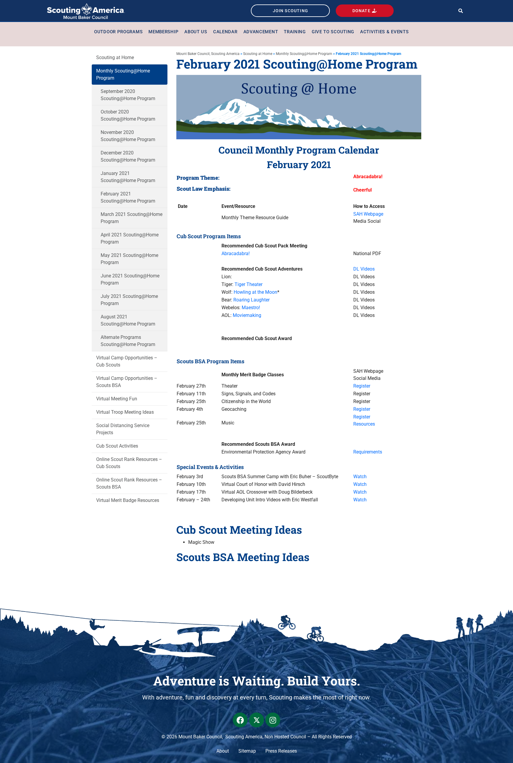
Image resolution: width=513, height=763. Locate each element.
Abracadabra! (235, 253)
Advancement (260, 31)
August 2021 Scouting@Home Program (128, 320)
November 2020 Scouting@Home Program (128, 135)
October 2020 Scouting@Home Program (128, 115)
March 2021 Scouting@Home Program (131, 217)
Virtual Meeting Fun (116, 399)
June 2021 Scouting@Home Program (130, 279)
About (222, 751)
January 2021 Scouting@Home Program (128, 176)
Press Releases (281, 751)
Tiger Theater (248, 284)
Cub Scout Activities (117, 446)
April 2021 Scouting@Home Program (130, 238)
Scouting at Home (115, 57)
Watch (360, 476)
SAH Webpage (368, 214)
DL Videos (364, 269)
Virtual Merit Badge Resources (127, 500)
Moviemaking (247, 315)
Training (295, 31)
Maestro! (251, 307)
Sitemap (247, 751)
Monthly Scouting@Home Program (123, 74)
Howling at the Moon (255, 292)
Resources (364, 424)
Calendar (225, 31)
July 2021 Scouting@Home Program (129, 299)
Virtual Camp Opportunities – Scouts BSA (126, 381)
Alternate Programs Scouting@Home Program (128, 340)
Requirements (367, 452)
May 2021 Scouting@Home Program (129, 258)
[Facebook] (240, 720)
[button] (461, 11)
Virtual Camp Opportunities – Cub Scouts (126, 361)
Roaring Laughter (251, 300)
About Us (195, 31)
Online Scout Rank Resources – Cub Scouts (129, 462)
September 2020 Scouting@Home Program (128, 95)
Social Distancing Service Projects (122, 429)
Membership (163, 31)
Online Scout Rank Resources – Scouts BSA (129, 483)
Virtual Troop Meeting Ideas (125, 412)
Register (361, 386)
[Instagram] (272, 720)
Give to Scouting (333, 31)
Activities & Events (384, 31)
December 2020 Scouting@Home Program (128, 156)
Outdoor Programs (118, 31)
